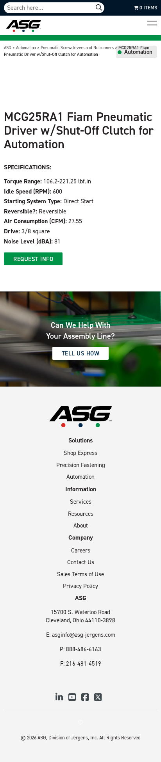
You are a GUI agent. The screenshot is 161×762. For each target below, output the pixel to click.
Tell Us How (81, 353)
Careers (80, 550)
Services (80, 501)
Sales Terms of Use (80, 574)
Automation (80, 476)
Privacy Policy (80, 586)
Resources (80, 513)
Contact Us (80, 562)
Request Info (33, 259)
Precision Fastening (80, 465)
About (80, 525)
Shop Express (80, 452)
